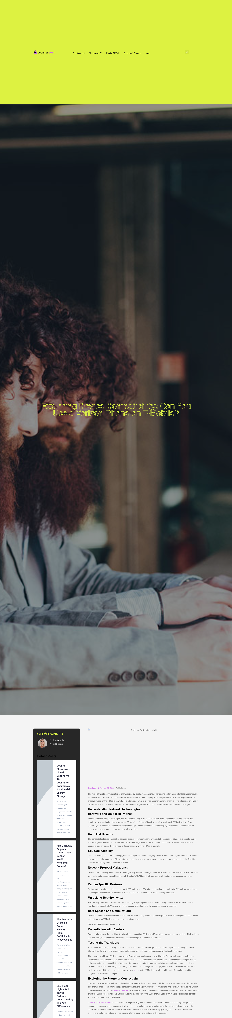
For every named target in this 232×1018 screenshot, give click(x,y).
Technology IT (95, 53)
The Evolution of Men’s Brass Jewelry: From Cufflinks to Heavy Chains (64, 929)
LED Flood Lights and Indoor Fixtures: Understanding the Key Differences (65, 996)
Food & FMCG (112, 53)
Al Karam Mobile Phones (100, 1003)
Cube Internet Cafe (120, 990)
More (148, 53)
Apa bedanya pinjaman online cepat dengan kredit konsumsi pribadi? (64, 855)
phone (136, 970)
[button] (187, 52)
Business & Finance (132, 53)
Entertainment (79, 53)
